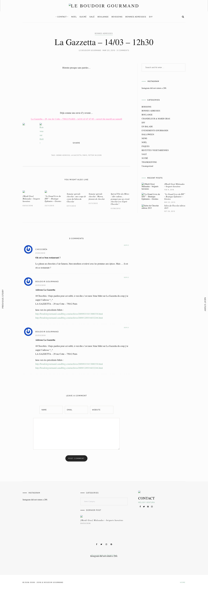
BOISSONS (117, 17)
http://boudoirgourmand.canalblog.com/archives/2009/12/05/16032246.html (69, 317)
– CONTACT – (62, 17)
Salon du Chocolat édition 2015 (174, 206)
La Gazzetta (76, 155)
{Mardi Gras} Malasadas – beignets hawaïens (31, 199)
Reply (126, 245)
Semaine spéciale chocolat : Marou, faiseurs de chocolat (97, 196)
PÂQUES (145, 146)
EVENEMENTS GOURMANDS (155, 130)
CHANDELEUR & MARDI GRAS (156, 118)
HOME (182, 582)
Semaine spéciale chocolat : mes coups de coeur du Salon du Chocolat (76, 197)
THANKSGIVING (149, 162)
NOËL (74, 17)
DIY (151, 17)
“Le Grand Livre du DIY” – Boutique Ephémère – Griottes (53, 199)
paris (84, 155)
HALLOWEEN (148, 134)
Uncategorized (147, 166)
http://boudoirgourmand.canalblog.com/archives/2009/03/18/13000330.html (69, 313)
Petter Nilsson (95, 155)
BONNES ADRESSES (135, 17)
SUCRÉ (83, 17)
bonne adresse (63, 155)
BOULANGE (103, 17)
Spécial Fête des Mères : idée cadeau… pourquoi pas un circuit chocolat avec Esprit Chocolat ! (120, 198)
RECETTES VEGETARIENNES (155, 150)
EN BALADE (147, 126)
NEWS (144, 138)
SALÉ (92, 17)
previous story (2, 299)
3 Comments (123, 50)
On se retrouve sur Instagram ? (104, 555)
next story (205, 304)
